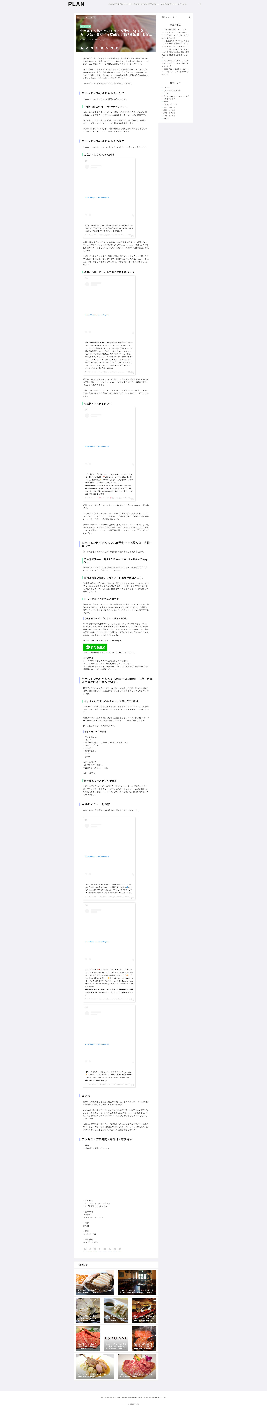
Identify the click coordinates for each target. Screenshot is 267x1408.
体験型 (166, 102)
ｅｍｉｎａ (105, 498)
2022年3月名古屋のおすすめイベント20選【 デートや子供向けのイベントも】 (175, 63)
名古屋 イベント (170, 104)
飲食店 (166, 119)
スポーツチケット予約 (172, 90)
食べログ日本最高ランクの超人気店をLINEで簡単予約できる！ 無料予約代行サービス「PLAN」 (133, 1397)
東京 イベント (169, 113)
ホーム (79, 17)
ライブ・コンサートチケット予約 (176, 96)
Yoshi (101, 235)
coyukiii (102, 999)
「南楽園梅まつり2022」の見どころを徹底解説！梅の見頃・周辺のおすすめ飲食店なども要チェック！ (175, 43)
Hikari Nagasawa (106, 897)
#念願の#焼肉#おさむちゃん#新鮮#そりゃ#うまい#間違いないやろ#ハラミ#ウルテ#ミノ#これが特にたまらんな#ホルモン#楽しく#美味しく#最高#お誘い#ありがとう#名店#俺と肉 (109, 228)
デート (166, 93)
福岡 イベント (169, 116)
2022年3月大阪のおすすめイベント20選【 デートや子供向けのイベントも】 (175, 72)
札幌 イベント (169, 110)
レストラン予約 (90, 17)
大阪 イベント (169, 107)
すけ (100, 372)
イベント (166, 88)
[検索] (188, 17)
